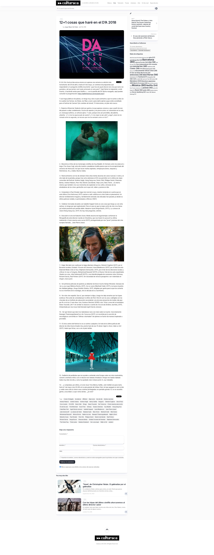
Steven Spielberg (139, 92)
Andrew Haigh (84, 401)
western (111, 422)
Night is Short (113, 414)
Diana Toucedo (92, 404)
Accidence (78, 399)
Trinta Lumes (73, 422)
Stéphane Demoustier (113, 419)
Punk (132, 90)
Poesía (127, 3)
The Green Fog (64, 422)
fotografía (151, 77)
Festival (142, 77)
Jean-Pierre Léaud (111, 409)
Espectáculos (154, 3)
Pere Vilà (81, 417)
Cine (114, 3)
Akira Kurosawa (134, 57)
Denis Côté (78, 404)
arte (152, 57)
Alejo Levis (92, 399)
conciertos (140, 66)
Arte (139, 3)
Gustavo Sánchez (98, 406)
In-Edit (139, 79)
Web (60, 451)
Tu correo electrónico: (136, 46)
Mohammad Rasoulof (65, 414)
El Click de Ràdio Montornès (140, 73)
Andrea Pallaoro (64, 401)
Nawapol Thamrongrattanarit (100, 414)
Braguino (101, 401)
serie (146, 90)
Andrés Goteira (74, 401)
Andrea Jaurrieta (108, 399)
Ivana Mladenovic (99, 409)
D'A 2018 (71, 404)
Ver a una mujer (94, 422)
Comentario (63, 434)
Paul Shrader (73, 417)
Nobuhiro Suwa (64, 417)
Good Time (82, 406)
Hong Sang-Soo (117, 406)
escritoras (150, 74)
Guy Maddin (107, 406)
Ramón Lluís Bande (100, 417)
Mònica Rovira (77, 414)
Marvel (150, 83)
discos (132, 70)
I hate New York (64, 409)
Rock (139, 90)
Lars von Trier (147, 79)
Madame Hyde (87, 412)
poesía (148, 88)
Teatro (148, 92)
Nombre (62, 445)
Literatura (133, 3)
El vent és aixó (64, 406)
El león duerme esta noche (115, 404)
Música (109, 3)
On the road (145, 3)
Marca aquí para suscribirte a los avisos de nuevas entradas (80, 467)
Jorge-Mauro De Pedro (71, 27)
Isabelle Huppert (88, 409)
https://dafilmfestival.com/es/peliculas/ (91, 94)
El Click (152, 70)
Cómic (134, 68)
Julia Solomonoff (64, 412)
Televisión (120, 3)
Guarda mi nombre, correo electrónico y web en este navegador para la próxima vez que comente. (92, 457)
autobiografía (136, 60)
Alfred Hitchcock (143, 57)
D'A (142, 68)
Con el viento (63, 404)
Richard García (64, 419)
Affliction (85, 399)
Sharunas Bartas (82, 419)
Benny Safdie (93, 401)
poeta (155, 88)
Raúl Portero (110, 417)
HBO (133, 79)
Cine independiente (143, 64)
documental (141, 70)
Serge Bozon (73, 419)
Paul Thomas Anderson (136, 88)
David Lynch (150, 68)
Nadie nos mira (87, 414)
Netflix (152, 85)
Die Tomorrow (102, 404)
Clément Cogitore (110, 401)
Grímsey (89, 406)
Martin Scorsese (140, 83)
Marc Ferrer (96, 412)
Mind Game (114, 412)
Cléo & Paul (119, 401)
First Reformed (74, 406)
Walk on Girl (104, 422)
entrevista (136, 75)
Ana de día (99, 399)
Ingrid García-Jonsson (76, 409)
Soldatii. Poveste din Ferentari (97, 419)
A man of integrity (68, 399)
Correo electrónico (99, 445)
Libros (154, 79)
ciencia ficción (141, 62)
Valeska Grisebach (83, 422)
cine (152, 62)
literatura (135, 81)
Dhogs (85, 404)
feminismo (134, 77)
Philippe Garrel (89, 417)
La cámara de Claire (76, 412)
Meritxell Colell (105, 412)
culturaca (151, 66)
